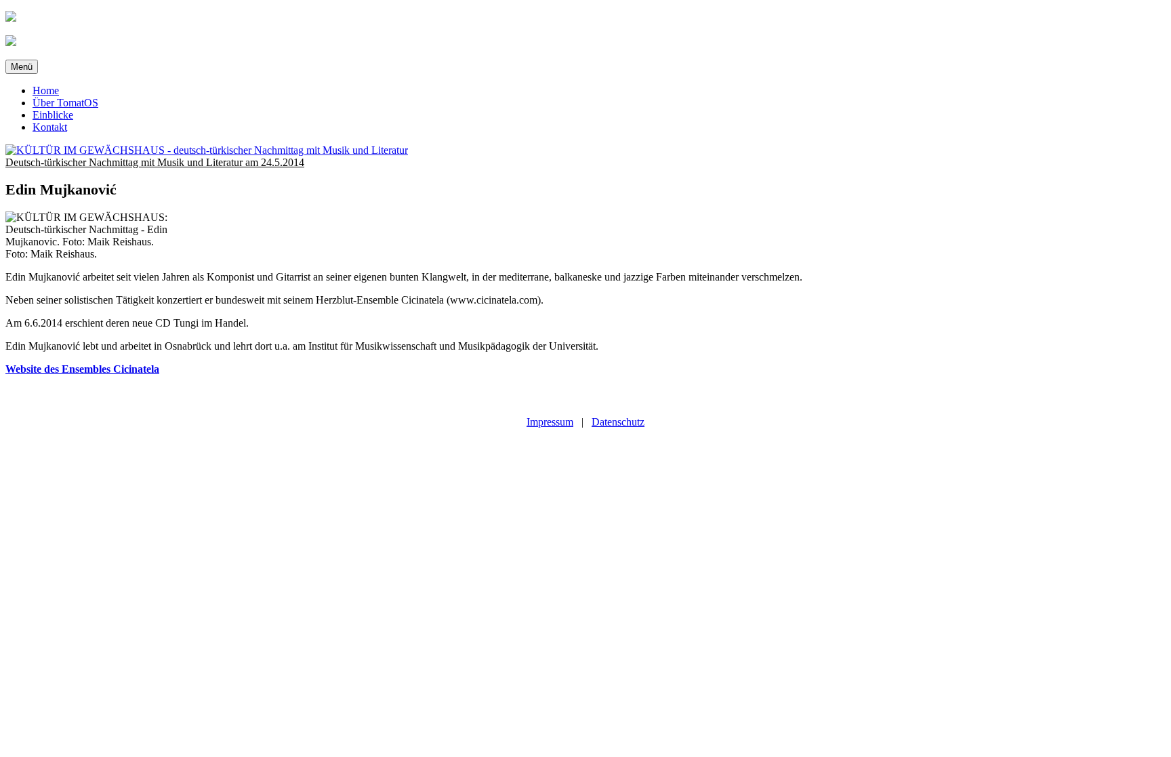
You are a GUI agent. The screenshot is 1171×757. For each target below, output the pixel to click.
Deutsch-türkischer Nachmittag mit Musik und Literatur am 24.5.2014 (154, 162)
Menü (22, 67)
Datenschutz (618, 422)
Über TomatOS (65, 102)
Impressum (550, 422)
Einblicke (53, 115)
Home (46, 90)
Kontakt (50, 127)
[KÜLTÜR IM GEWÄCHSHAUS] (206, 150)
